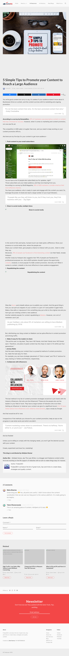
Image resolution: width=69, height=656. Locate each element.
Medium (43, 315)
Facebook (59, 634)
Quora (14, 305)
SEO (27, 574)
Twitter (59, 633)
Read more (7, 577)
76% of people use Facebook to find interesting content (31, 253)
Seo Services (49, 636)
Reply (9, 500)
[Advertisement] (34, 67)
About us (23, 3)
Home (16, 3)
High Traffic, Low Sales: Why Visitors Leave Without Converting (11, 568)
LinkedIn (8, 263)
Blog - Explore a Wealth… (18, 88)
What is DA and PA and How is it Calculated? (56, 567)
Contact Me (49, 642)
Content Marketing (28, 88)
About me (48, 634)
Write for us (59, 3)
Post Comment (8, 533)
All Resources (33, 3)
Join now (34, 617)
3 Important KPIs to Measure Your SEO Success (33, 567)
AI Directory (42, 3)
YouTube (59, 638)
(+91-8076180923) (20, 640)
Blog (47, 638)
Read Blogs (51, 3)
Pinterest (59, 636)
